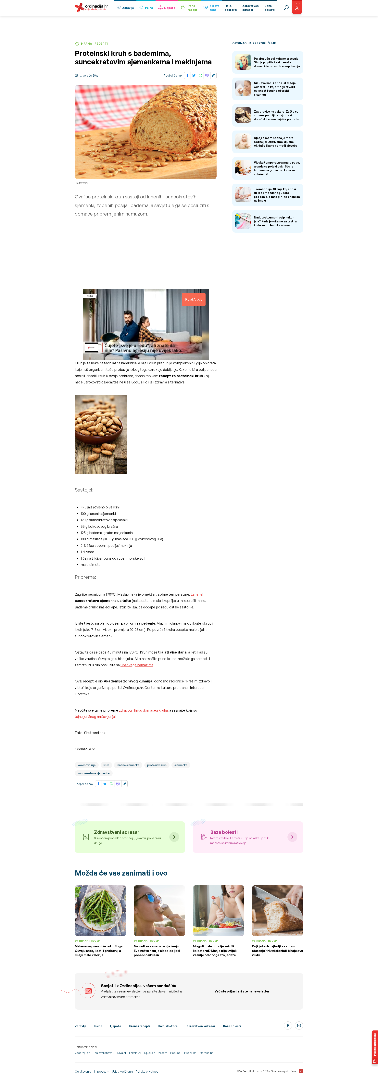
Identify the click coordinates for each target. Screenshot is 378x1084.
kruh (106, 765)
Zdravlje (128, 7)
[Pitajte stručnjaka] (375, 1047)
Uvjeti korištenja (122, 1071)
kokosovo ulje (87, 765)
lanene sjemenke (128, 765)
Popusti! (175, 1052)
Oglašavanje (83, 1071)
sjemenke (180, 765)
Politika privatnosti (148, 1071)
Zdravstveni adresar (200, 1026)
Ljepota (169, 7)
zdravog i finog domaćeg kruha (143, 710)
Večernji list (82, 1052)
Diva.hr (121, 1052)
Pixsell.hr (190, 1052)
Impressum (101, 1071)
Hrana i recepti (139, 1026)
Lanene (196, 594)
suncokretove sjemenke (94, 773)
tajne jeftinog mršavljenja (95, 716)
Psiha (149, 7)
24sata (162, 1052)
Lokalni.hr (135, 1052)
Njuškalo (149, 1052)
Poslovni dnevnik (103, 1052)
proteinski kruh (157, 765)
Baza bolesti (232, 1026)
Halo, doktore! (168, 1026)
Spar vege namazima (136, 665)
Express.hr (206, 1052)
